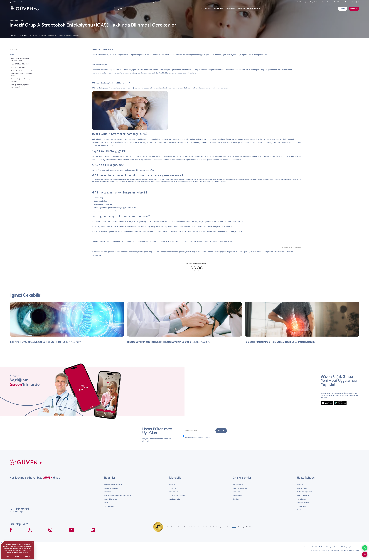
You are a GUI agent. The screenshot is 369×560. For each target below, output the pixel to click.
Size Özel (300, 484)
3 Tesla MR (172, 488)
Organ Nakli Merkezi (110, 499)
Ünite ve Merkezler (253, 9)
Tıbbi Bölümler (218, 9)
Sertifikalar (241, 9)
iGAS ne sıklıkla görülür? (19, 67)
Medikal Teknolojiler (301, 2)
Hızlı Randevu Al (238, 484)
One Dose (236, 499)
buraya (234, 527)
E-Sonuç (342, 9)
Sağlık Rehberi (314, 2)
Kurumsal (325, 2)
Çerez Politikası (334, 547)
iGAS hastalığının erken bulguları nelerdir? (22, 80)
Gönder (221, 431)
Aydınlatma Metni (317, 547)
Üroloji (106, 503)
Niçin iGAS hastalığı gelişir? (20, 64)
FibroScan (172, 484)
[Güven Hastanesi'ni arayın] (364, 554)
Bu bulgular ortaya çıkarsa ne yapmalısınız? (21, 86)
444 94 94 (20, 2)
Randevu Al (353, 8)
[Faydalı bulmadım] (199, 268)
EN (358, 2)
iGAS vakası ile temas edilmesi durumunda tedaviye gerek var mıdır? (21, 73)
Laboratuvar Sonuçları (240, 488)
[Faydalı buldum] (193, 268)
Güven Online (237, 495)
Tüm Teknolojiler (175, 499)
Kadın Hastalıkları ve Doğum (113, 484)
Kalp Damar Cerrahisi (111, 488)
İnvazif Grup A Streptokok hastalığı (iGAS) (20, 59)
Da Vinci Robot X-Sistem (177, 495)
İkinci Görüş (236, 492)
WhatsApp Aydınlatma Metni (350, 547)
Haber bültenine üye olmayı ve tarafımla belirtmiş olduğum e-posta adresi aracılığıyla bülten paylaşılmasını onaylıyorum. (205, 436)
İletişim (347, 2)
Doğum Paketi (301, 506)
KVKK (326, 547)
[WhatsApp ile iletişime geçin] (364, 548)
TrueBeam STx (173, 492)
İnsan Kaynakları (302, 488)
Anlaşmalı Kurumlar (303, 503)
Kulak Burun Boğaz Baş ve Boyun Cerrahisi (117, 495)
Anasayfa (13, 36)
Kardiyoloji (107, 492)
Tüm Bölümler (109, 506)
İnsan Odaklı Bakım (336, 2)
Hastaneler (207, 9)
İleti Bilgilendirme (305, 547)
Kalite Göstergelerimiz (304, 492)
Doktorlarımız (230, 9)
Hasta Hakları (301, 499)
